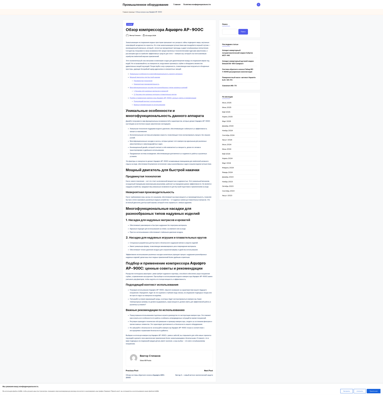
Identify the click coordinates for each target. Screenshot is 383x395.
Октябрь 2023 (227, 186)
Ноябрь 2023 (227, 182)
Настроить (346, 391)
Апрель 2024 (227, 158)
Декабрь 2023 (227, 177)
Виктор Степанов (150, 355)
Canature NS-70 (229, 86)
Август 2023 (227, 195)
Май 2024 (226, 154)
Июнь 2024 (226, 149)
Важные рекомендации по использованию (149, 105)
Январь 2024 (227, 172)
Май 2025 (226, 112)
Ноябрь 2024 (227, 130)
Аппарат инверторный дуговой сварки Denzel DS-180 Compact (238, 62)
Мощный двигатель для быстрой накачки (145, 77)
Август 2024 (227, 140)
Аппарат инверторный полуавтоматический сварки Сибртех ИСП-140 (237, 52)
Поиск (225, 24)
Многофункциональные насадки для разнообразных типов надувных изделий (158, 88)
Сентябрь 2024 (228, 135)
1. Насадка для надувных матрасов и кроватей (151, 91)
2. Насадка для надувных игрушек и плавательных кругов (155, 94)
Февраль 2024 (228, 168)
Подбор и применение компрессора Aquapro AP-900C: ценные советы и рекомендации (163, 98)
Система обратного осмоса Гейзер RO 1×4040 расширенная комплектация (237, 70)
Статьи (129, 24)
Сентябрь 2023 (228, 191)
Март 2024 (226, 163)
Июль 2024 (226, 144)
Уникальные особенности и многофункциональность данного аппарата (156, 74)
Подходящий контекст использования (148, 101)
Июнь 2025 (226, 107)
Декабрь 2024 (227, 126)
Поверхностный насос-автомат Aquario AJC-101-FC (239, 78)
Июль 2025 (226, 103)
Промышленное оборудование (145, 4)
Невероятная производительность (146, 84)
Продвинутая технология (143, 81)
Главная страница (128, 12)
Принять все (374, 391)
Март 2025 (226, 121)
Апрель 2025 (227, 117)
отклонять (360, 391)
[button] (145, 360)
